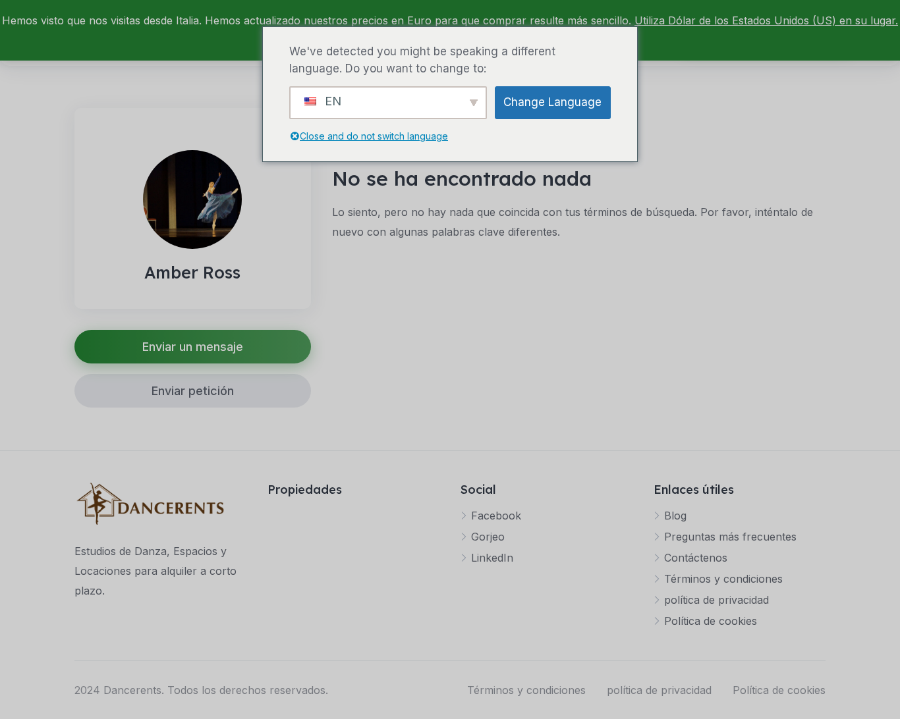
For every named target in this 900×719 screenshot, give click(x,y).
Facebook (496, 515)
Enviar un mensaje (192, 347)
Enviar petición (193, 391)
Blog (675, 515)
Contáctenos (695, 557)
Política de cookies (710, 620)
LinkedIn (492, 557)
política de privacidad (716, 599)
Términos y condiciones (723, 578)
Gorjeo (488, 536)
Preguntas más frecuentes (730, 536)
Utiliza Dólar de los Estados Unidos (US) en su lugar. (766, 20)
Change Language (552, 102)
